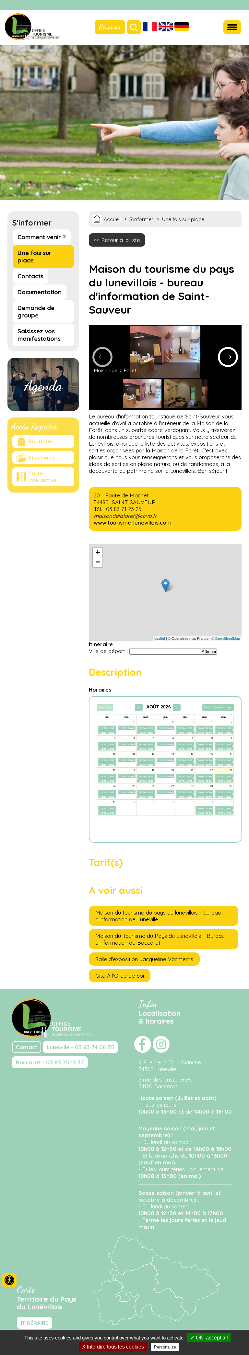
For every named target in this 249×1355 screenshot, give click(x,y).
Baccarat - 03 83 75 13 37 (50, 1062)
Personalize (165, 1347)
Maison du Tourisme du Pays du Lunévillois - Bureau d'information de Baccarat (160, 939)
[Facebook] (233, 5)
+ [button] (98, 552)
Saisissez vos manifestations (39, 335)
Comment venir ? (42, 237)
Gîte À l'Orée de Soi (119, 975)
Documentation (40, 292)
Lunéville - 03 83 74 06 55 (80, 1047)
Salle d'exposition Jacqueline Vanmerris (144, 959)
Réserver (110, 27)
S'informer (141, 219)
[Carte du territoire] (155, 1322)
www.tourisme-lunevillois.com (133, 522)
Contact (26, 1047)
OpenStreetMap (227, 638)
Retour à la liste (120, 240)
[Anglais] (166, 27)
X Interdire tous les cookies (113, 1346)
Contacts (30, 276)
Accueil (112, 219)
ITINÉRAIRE (34, 1322)
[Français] (150, 27)
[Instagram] (241, 5)
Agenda (43, 385)
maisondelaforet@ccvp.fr (125, 515)
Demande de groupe (36, 311)
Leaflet (159, 638)
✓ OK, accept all (209, 1337)
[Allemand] (181, 27)
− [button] (98, 562)
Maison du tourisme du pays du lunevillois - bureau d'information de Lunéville (158, 916)
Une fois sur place (35, 256)
